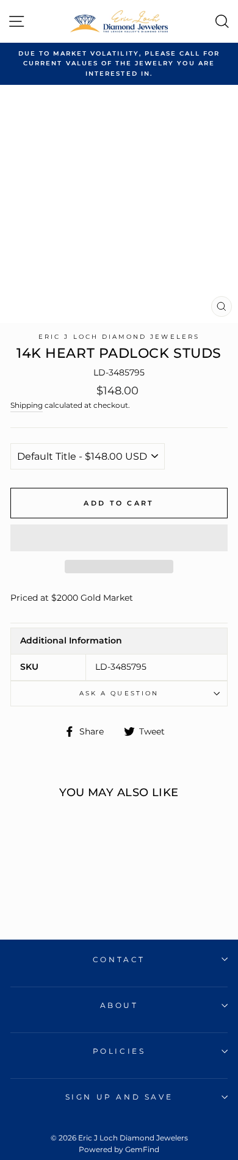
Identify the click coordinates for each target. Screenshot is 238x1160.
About (119, 1005)
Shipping (26, 405)
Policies (119, 1051)
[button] (119, 537)
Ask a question (119, 693)
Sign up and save (119, 1096)
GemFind (142, 1149)
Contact (119, 959)
